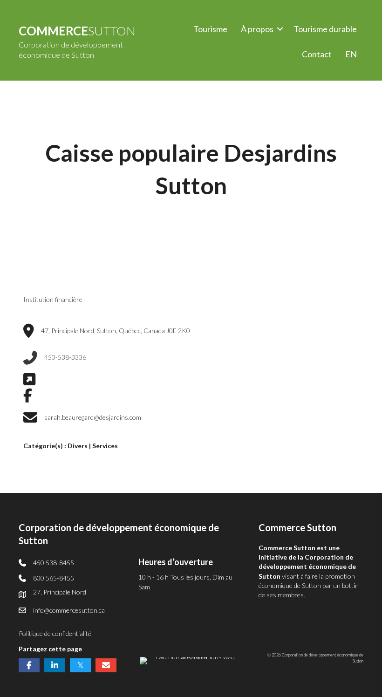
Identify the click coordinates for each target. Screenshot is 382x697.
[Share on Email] (106, 665)
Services (105, 446)
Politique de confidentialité (55, 633)
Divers (78, 446)
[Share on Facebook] (29, 665)
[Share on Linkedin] (54, 665)
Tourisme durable (325, 29)
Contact (317, 54)
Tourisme (210, 29)
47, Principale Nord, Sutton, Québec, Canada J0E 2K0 (115, 331)
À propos (257, 29)
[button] (279, 28)
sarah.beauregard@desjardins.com (92, 417)
